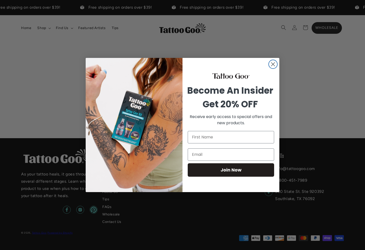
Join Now (231, 170)
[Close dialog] (273, 64)
